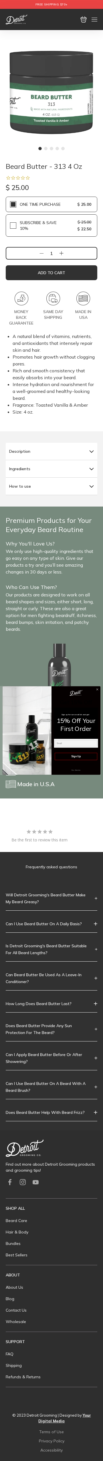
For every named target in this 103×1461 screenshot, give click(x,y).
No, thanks (76, 770)
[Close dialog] (97, 689)
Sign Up (75, 756)
